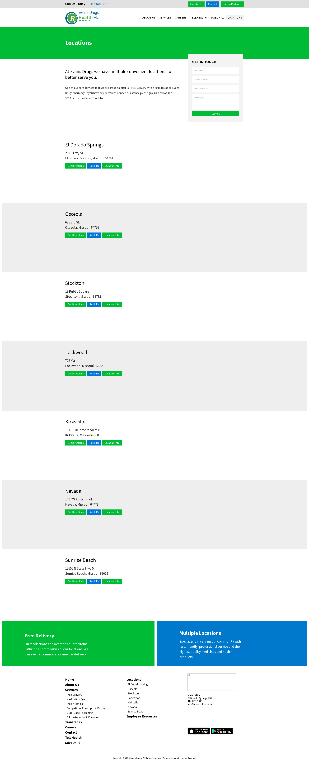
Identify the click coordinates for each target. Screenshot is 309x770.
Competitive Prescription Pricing (86, 708)
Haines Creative (188, 757)
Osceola (132, 689)
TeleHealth (198, 17)
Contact (212, 4)
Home (69, 679)
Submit (216, 113)
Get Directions (76, 165)
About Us (148, 17)
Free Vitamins (74, 704)
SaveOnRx (217, 17)
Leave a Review (231, 4)
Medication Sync (76, 699)
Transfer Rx (196, 4)
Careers (180, 17)
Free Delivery (74, 695)
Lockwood (134, 698)
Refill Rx (94, 165)
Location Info (112, 165)
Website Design (170, 757)
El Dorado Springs (138, 684)
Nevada (132, 707)
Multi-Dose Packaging (79, 713)
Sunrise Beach (136, 711)
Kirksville (133, 702)
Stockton (133, 693)
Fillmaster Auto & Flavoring (82, 717)
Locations (235, 17)
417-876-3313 (98, 4)
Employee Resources (141, 716)
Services (165, 17)
